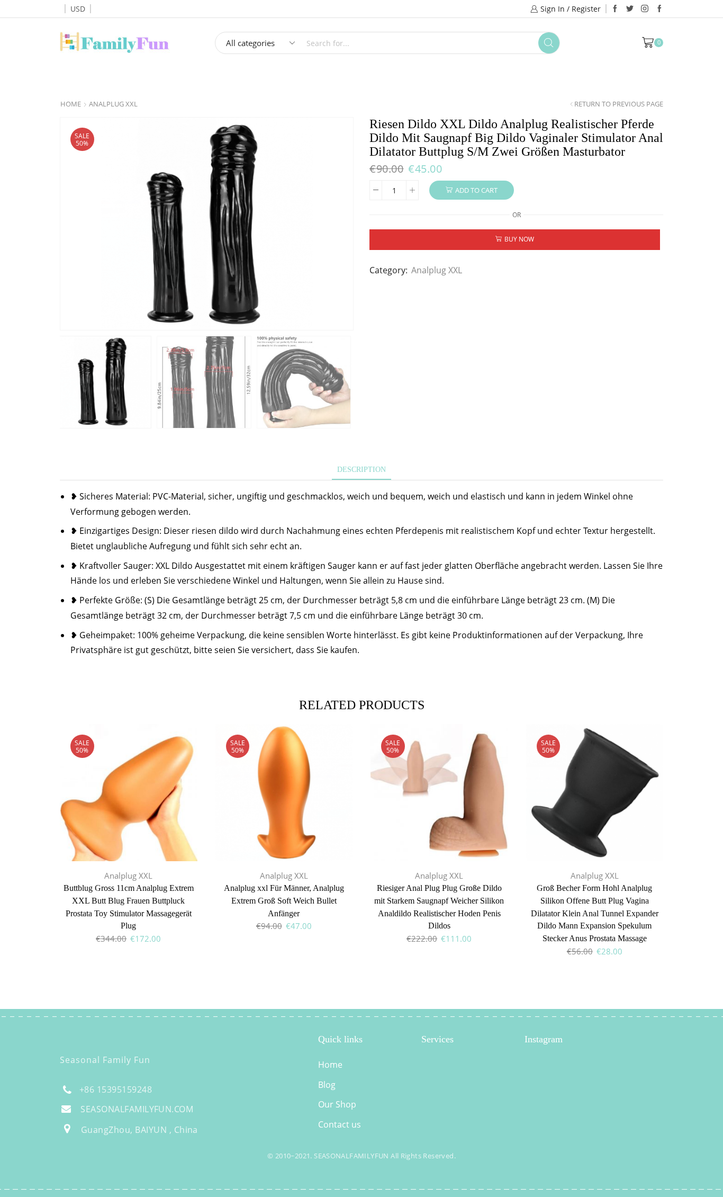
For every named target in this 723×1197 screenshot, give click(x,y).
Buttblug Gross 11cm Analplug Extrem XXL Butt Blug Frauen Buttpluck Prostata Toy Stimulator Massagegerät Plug (129, 907)
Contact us (339, 1124)
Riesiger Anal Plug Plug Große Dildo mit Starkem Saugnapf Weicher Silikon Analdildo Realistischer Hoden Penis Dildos (439, 907)
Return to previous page (618, 104)
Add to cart (476, 190)
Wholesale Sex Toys (390, 81)
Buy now (519, 239)
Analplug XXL (113, 104)
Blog (327, 1085)
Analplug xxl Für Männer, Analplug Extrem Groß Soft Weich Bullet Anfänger (284, 900)
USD (77, 9)
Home (297, 81)
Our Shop (337, 1104)
